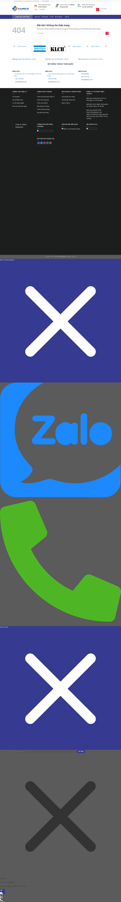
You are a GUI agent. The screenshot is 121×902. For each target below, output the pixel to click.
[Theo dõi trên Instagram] (104, 1)
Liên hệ (67, 16)
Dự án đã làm (58, 16)
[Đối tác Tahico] (21, 48)
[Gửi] (97, 9)
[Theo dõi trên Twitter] (106, 1)
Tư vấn (52, 16)
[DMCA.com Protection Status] (71, 129)
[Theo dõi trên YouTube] (50, 142)
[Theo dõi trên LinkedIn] (47, 142)
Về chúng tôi (44, 16)
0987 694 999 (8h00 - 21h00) (27, 59)
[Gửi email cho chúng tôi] (107, 1)
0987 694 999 (19, 79)
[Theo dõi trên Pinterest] (44, 142)
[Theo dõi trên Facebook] (103, 1)
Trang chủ (37, 16)
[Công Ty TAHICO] (20, 8)
